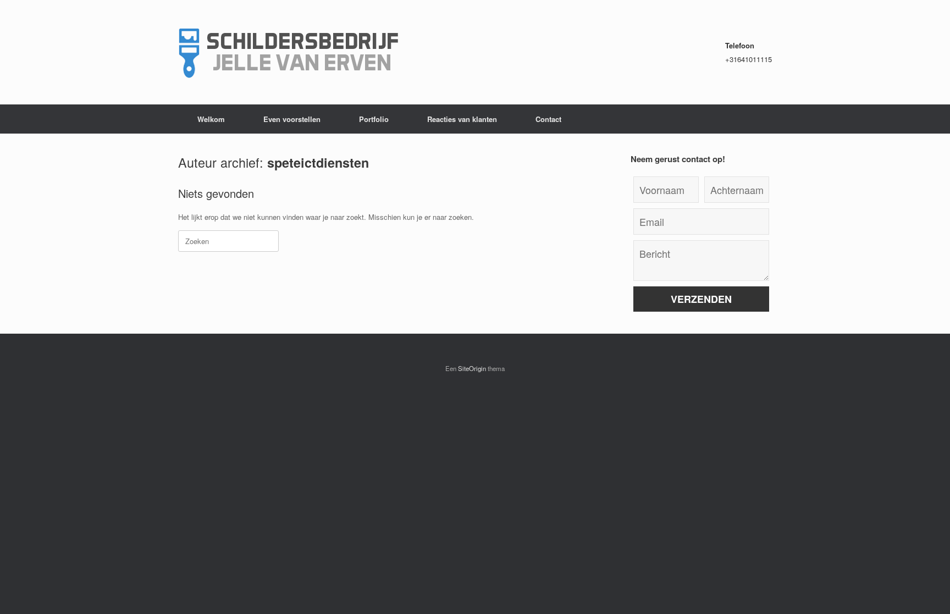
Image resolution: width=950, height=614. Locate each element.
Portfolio (374, 119)
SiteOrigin (472, 368)
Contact (548, 119)
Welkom (211, 119)
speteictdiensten (318, 162)
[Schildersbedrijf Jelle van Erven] (288, 52)
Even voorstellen (292, 119)
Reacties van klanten (462, 119)
